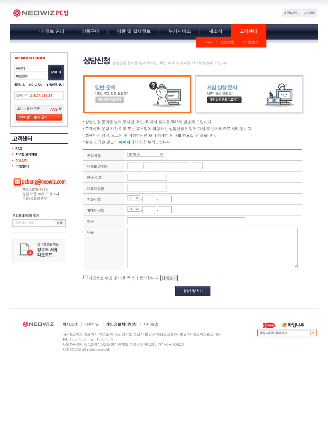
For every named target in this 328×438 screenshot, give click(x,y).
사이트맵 (151, 324)
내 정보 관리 (51, 31)
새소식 (215, 31)
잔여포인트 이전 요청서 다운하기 (39, 250)
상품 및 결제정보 (134, 31)
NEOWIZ (38, 325)
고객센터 (249, 31)
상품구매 (91, 31)
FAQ (208, 42)
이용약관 (92, 324)
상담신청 (227, 42)
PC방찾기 (250, 42)
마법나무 (293, 325)
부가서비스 (179, 31)
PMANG (269, 325)
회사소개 (70, 324)
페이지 (124, 142)
